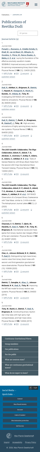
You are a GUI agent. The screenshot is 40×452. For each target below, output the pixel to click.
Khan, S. (25, 282)
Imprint (6, 442)
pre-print (25, 74)
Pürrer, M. (16, 55)
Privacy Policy (30, 442)
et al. (14, 58)
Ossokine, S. (6, 55)
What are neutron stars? (15, 360)
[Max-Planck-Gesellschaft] (10, 436)
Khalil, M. (5, 52)
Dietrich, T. (13, 120)
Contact (20, 399)
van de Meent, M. (16, 52)
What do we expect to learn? (16, 373)
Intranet (20, 410)
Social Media (8, 390)
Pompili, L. (6, 49)
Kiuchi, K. (29, 91)
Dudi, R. (5, 88)
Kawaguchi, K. (19, 91)
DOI (17, 74)
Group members (11, 344)
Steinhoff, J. (9, 123)
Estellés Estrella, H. (29, 49)
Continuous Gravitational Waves (18, 339)
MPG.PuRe (8, 74)
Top (35, 388)
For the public (10, 354)
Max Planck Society (20, 404)
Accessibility (17, 442)
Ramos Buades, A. (28, 55)
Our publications (12, 349)
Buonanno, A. (16, 49)
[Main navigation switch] (36, 4)
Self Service (20, 426)
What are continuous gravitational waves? (19, 366)
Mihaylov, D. (29, 52)
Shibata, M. (16, 94)
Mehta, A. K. (6, 58)
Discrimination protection (20, 420)
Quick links (7, 394)
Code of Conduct (20, 415)
